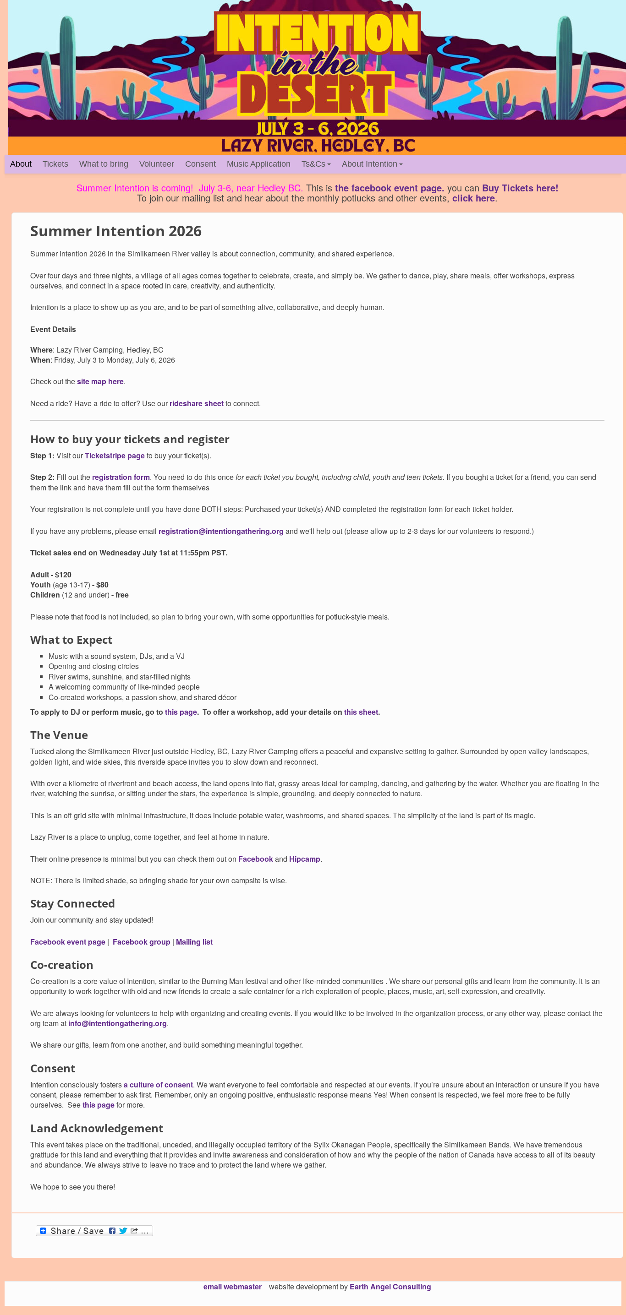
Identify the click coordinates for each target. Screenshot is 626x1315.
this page (180, 711)
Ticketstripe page (115, 455)
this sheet (361, 711)
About (21, 163)
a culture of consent (158, 1084)
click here (473, 197)
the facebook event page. (390, 187)
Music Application (259, 163)
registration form (121, 477)
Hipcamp (304, 858)
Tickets (55, 163)
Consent (200, 163)
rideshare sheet (197, 403)
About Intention (369, 163)
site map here (100, 381)
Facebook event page (67, 941)
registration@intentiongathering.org (221, 531)
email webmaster (232, 1286)
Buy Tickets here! (520, 187)
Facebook (255, 858)
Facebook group (141, 941)
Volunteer (156, 163)
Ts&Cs (313, 163)
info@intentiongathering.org (117, 1023)
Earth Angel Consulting (390, 1286)
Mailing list (194, 941)
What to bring (103, 163)
